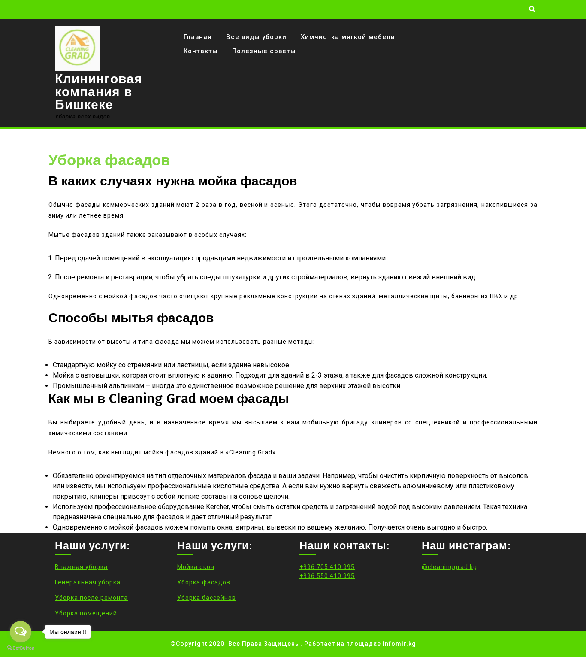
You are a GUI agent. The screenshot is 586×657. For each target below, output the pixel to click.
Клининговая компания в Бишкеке (98, 91)
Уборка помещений (86, 613)
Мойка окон (195, 566)
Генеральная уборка (88, 582)
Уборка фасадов (203, 582)
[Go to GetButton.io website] (20, 648)
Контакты (201, 51)
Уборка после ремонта (91, 597)
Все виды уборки (256, 37)
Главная (198, 37)
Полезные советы (264, 51)
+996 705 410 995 (327, 566)
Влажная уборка (81, 566)
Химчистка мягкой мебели (348, 37)
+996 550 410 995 (327, 575)
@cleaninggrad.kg (449, 566)
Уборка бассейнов (206, 597)
